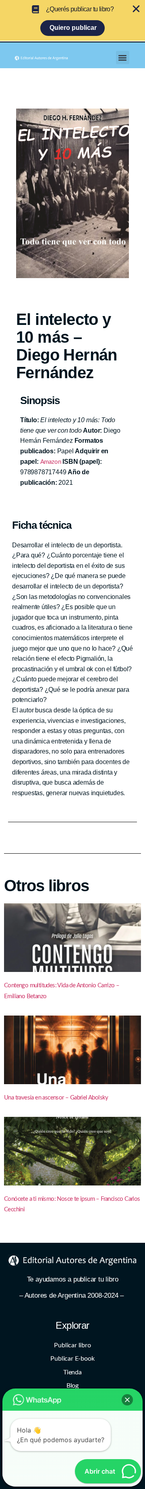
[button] (122, 57)
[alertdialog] (72, 20)
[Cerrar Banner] (136, 9)
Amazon (50, 462)
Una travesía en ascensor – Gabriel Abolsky (56, 1098)
